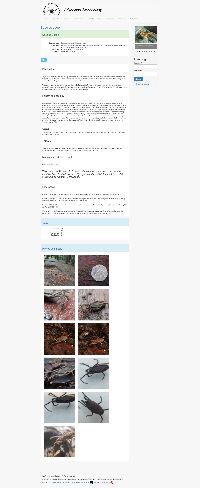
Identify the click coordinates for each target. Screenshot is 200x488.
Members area (79, 19)
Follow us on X (84, 482)
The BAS (55, 19)
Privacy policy (45, 482)
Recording (109, 19)
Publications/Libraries (95, 19)
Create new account (143, 82)
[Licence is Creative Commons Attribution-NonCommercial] (59, 339)
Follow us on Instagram (102, 482)
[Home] (52, 8)
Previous (131, 37)
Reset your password (143, 84)
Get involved (134, 19)
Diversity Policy (56, 482)
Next (160, 37)
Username (137, 63)
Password (137, 71)
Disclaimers (66, 482)
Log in (139, 79)
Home (47, 19)
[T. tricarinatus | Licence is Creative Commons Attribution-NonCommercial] (59, 373)
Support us (67, 19)
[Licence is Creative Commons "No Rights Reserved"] (59, 270)
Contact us (74, 482)
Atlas (43, 60)
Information (121, 19)
